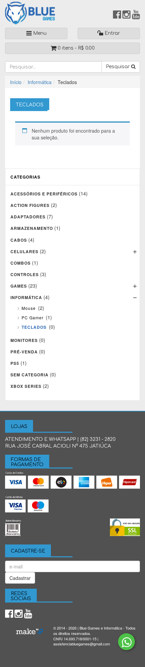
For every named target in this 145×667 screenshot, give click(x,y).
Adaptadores (28, 217)
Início (16, 82)
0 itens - (75, 48)
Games (18, 286)
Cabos (18, 240)
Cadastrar (20, 578)
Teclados (34, 327)
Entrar (111, 33)
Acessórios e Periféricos (44, 194)
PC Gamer (33, 317)
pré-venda (24, 352)
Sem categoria (29, 375)
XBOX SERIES (25, 386)
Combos (20, 263)
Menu (39, 33)
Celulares (24, 251)
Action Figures (30, 205)
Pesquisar (118, 66)
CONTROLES (24, 274)
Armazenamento (31, 228)
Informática (40, 82)
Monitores (24, 340)
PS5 (14, 363)
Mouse (29, 308)
